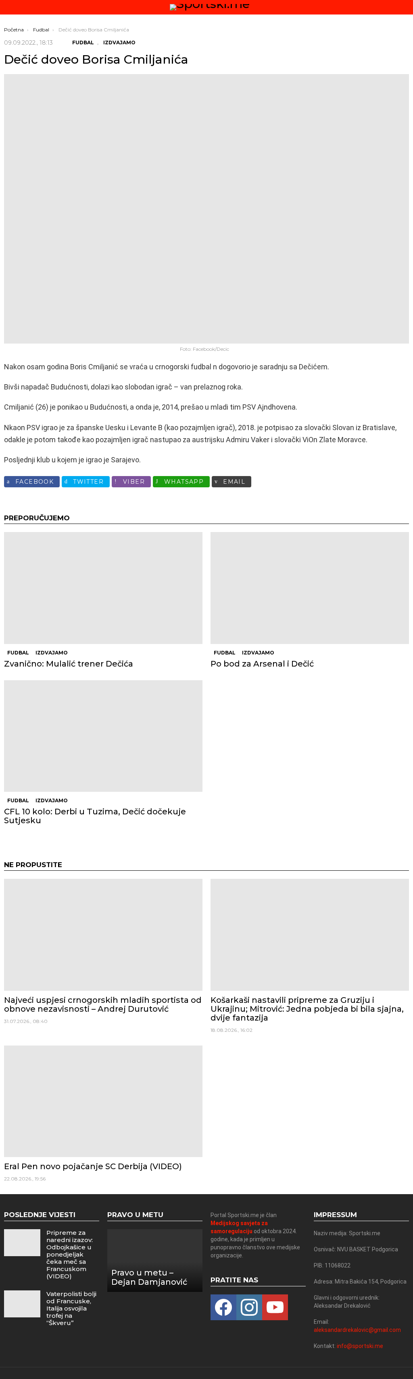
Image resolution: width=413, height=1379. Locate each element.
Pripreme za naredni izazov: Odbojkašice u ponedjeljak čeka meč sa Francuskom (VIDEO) (69, 1254)
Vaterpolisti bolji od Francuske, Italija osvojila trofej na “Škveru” (71, 1308)
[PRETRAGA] (406, 7)
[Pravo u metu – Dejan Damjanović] (154, 1260)
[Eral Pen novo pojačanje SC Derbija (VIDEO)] (103, 1101)
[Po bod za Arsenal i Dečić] (310, 588)
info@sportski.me (360, 1346)
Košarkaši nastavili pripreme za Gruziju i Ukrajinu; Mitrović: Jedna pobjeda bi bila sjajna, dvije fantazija (307, 1009)
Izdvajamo (51, 653)
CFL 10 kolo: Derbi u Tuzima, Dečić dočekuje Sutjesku (95, 816)
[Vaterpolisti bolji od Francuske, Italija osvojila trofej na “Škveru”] (22, 1303)
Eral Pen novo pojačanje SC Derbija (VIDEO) (93, 1166)
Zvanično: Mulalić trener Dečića (68, 664)
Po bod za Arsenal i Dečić (262, 664)
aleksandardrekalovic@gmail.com (357, 1330)
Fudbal (18, 653)
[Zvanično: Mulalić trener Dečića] (103, 588)
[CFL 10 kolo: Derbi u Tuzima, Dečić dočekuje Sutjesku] (103, 736)
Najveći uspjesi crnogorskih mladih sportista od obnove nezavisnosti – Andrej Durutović (103, 1004)
